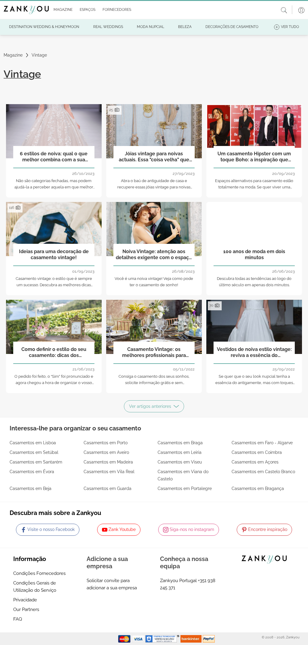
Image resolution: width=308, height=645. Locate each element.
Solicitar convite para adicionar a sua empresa (112, 584)
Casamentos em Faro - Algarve (262, 442)
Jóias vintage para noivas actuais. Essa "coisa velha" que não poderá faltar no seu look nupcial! (154, 157)
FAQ (17, 619)
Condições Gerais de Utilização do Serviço (34, 586)
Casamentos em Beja (30, 488)
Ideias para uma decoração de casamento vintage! (54, 254)
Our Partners (26, 609)
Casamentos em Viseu (180, 462)
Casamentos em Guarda (107, 488)
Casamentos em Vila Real (109, 471)
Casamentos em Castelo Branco (263, 471)
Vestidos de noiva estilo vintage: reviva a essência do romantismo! (254, 352)
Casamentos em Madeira (108, 462)
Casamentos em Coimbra (257, 452)
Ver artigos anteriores (150, 406)
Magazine (13, 55)
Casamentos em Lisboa (33, 442)
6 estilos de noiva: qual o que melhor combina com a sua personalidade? (54, 157)
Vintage (39, 55)
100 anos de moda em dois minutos (254, 254)
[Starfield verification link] (163, 638)
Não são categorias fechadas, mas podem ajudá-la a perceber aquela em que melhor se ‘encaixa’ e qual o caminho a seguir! (53, 187)
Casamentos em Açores (255, 462)
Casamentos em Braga (180, 442)
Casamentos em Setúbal (34, 452)
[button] (62, 10)
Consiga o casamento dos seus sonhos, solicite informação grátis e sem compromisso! (154, 382)
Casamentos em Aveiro (106, 452)
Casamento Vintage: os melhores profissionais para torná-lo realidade (154, 352)
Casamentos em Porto (106, 442)
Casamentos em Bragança (258, 488)
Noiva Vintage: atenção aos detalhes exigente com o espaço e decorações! (154, 255)
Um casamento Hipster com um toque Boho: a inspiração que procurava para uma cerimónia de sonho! (254, 157)
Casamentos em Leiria (180, 452)
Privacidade (25, 600)
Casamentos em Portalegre (185, 488)
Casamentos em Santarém (36, 462)
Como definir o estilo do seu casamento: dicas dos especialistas (53, 352)
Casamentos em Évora (32, 471)
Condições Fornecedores (39, 573)
